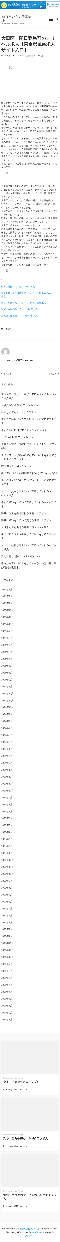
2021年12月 (7, 943)
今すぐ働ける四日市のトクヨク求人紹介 (23, 430)
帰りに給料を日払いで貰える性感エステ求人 (26, 520)
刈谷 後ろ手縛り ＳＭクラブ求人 (25, 1138)
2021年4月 (7, 998)
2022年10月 (7, 873)
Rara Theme (37, 1232)
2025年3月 (7, 672)
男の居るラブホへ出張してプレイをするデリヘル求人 (29, 536)
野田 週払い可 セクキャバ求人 (18, 286)
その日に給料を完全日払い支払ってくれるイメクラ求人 (29, 547)
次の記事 (52, 374)
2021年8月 (7, 971)
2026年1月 (7, 603)
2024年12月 (7, 693)
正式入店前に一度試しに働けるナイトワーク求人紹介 (29, 446)
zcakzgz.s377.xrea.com (14, 55)
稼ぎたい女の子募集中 (16, 19)
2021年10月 (7, 957)
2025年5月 (7, 658)
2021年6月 (7, 984)
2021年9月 (7, 964)
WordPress (30, 1236)
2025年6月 (7, 651)
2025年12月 (7, 610)
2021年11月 (7, 950)
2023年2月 (7, 846)
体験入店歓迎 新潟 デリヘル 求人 (20, 405)
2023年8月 (7, 804)
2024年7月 (7, 728)
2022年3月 (7, 922)
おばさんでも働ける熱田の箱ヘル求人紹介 (25, 527)
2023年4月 (7, 832)
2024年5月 (7, 742)
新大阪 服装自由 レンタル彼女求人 (20, 315)
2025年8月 (7, 638)
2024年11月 (7, 700)
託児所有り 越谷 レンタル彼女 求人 (21, 556)
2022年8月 (7, 887)
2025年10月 (7, 624)
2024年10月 (7, 707)
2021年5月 (7, 991)
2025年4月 (7, 665)
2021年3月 (7, 1005)
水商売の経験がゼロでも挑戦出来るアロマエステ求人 (29, 421)
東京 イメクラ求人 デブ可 (21, 1082)
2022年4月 (7, 915)
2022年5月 (7, 908)
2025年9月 (7, 631)
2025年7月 (7, 644)
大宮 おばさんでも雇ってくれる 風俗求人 (23, 302)
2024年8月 (7, 721)
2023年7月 (7, 811)
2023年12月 (7, 776)
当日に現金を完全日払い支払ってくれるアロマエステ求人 (29, 482)
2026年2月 (7, 596)
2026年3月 (7, 589)
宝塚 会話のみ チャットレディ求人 (20, 309)
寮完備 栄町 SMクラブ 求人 (16, 466)
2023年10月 (7, 790)
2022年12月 (7, 860)
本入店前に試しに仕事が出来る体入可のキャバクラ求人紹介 (29, 396)
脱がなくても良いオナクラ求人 (18, 412)
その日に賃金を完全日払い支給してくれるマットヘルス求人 (29, 493)
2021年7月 (7, 977)
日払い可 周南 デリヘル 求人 (17, 437)
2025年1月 (7, 686)
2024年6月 (7, 735)
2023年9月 (7, 797)
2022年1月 (7, 936)
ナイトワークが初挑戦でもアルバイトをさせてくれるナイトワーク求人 (29, 457)
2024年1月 (7, 769)
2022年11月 (7, 866)
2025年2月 (7, 679)
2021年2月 (7, 1012)
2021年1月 (7, 1019)
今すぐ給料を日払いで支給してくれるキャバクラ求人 (29, 504)
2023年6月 (7, 818)
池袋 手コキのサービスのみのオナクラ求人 (29, 1196)
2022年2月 (7, 929)
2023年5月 (7, 825)
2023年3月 (7, 839)
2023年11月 (7, 783)
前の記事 (7, 374)
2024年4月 (7, 749)
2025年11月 (7, 617)
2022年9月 (7, 880)
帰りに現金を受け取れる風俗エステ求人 (23, 513)
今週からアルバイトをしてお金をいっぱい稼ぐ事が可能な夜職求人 (29, 565)
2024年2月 (7, 762)
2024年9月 (7, 714)
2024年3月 (7, 755)
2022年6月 (7, 901)
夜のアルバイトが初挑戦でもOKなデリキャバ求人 (29, 473)
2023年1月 (7, 853)
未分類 (8, 329)
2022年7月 (7, 894)
